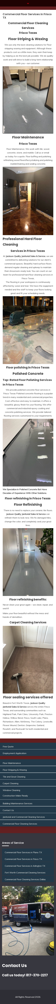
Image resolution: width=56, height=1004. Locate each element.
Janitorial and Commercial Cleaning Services (24, 817)
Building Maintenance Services (17, 803)
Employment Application (14, 753)
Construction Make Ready (15, 795)
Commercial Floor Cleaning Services (20, 823)
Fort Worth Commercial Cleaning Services (25, 872)
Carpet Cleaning (10, 783)
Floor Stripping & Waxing (15, 769)
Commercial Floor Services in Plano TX (23, 852)
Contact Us (8, 810)
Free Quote (8, 746)
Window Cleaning (11, 790)
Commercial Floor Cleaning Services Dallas (25, 879)
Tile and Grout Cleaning (14, 776)
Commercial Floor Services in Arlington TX (25, 865)
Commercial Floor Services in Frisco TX (23, 859)
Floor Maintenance (12, 763)
